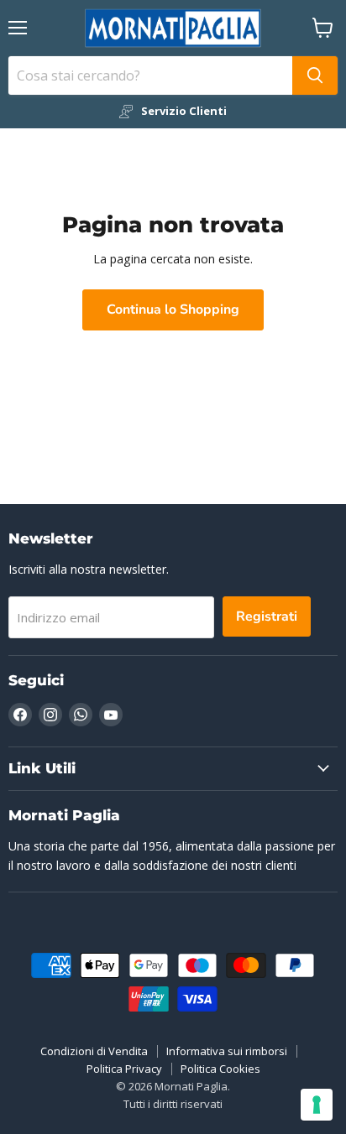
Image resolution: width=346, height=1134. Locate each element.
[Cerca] (315, 75)
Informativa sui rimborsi (226, 1051)
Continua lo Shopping (173, 309)
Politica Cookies (220, 1068)
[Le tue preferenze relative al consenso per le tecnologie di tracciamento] (317, 1105)
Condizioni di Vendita (94, 1051)
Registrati (266, 616)
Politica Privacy (124, 1068)
